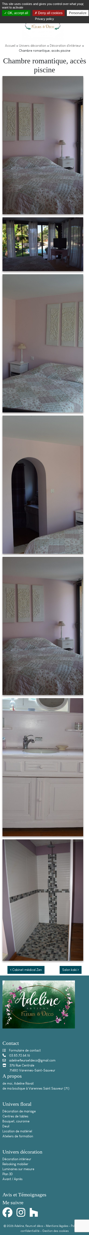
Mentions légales (57, 1226)
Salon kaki (70, 970)
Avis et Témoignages (24, 1194)
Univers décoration (32, 45)
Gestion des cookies (55, 1231)
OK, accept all (17, 13)
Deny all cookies (50, 13)
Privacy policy (44, 19)
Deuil (5, 1126)
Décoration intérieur (16, 1159)
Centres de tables (15, 1116)
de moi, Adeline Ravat (18, 1083)
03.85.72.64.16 (19, 1055)
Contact (10, 1043)
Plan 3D (7, 1174)
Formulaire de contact (25, 1050)
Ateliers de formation (17, 1136)
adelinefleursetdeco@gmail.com (32, 1060)
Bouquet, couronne (16, 1121)
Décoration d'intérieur (65, 45)
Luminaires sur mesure (18, 1169)
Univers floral (16, 1104)
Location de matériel (17, 1131)
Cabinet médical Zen (26, 970)
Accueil (10, 45)
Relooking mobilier (15, 1164)
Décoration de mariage (19, 1111)
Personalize (78, 13)
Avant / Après (12, 1179)
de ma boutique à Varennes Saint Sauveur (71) (35, 1088)
